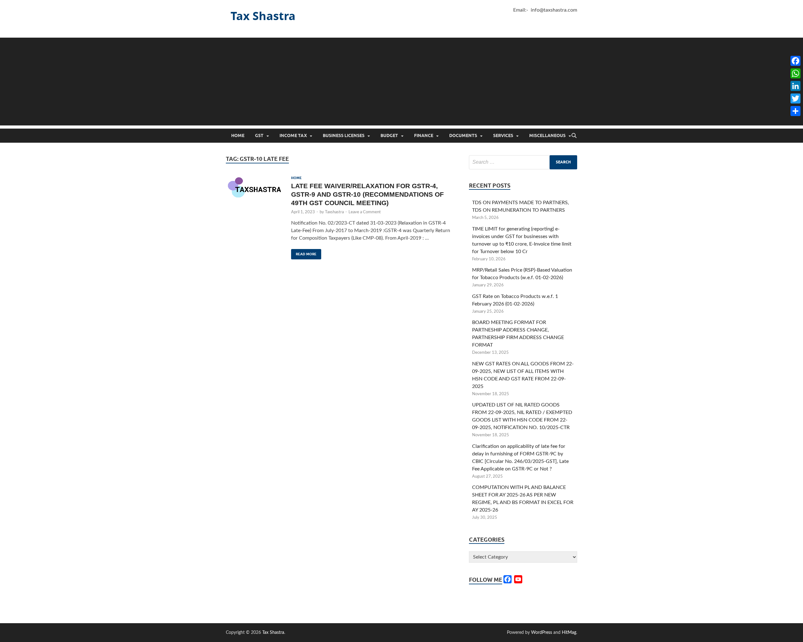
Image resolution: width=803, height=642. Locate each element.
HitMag (569, 632)
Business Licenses (343, 135)
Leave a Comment (364, 212)
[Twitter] (795, 98)
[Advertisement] (401, 81)
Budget (389, 135)
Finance (423, 135)
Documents (463, 135)
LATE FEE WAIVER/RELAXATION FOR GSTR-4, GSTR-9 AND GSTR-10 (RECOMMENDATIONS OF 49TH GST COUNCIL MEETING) (367, 194)
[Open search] (574, 136)
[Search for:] (523, 162)
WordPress (541, 632)
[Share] (795, 111)
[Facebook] (795, 61)
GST (259, 135)
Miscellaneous (547, 135)
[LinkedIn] (795, 86)
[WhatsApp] (795, 73)
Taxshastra (334, 212)
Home (237, 135)
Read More (303, 252)
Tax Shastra (263, 16)
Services (503, 135)
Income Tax (293, 135)
